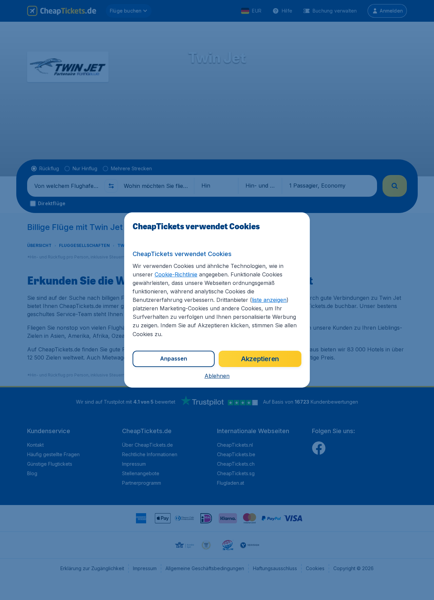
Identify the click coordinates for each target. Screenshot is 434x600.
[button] (217, 375)
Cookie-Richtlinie (176, 274)
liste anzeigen (269, 299)
